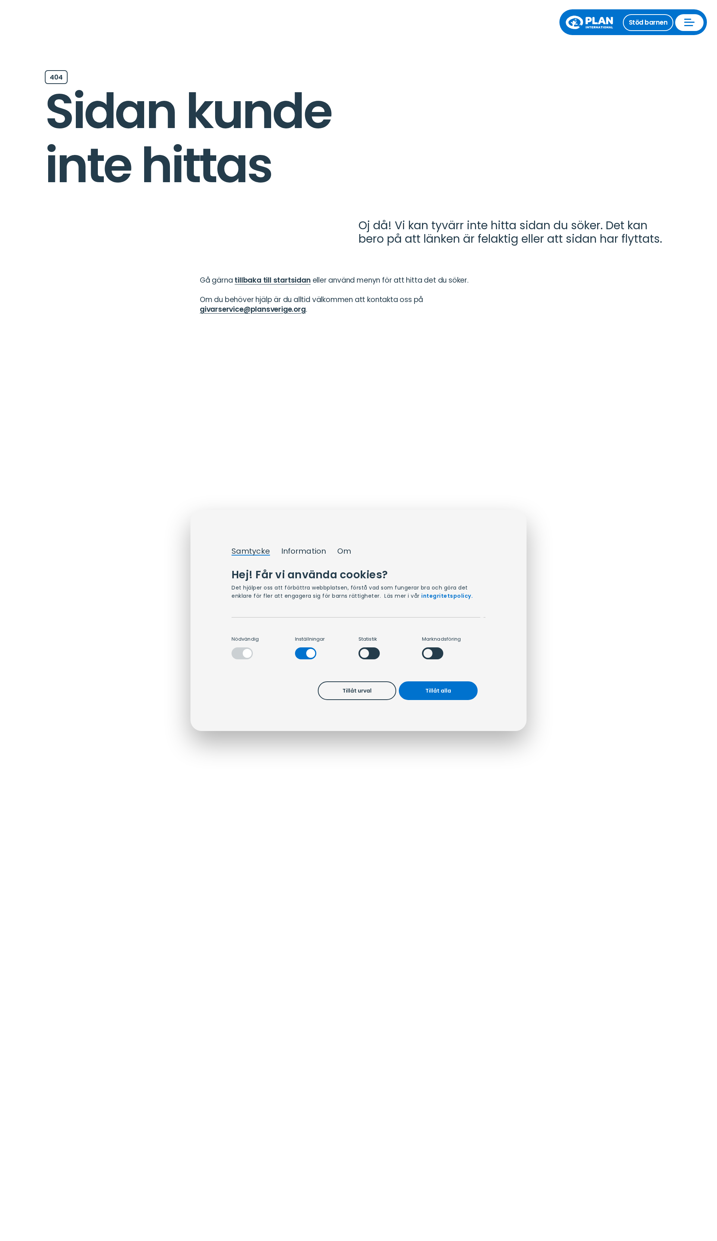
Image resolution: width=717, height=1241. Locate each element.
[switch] (305, 653)
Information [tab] (303, 551)
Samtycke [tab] (251, 551)
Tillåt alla (438, 690)
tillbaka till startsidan (272, 280)
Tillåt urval (357, 690)
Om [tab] (344, 551)
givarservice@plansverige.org (253, 309)
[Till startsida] (593, 22)
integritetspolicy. (447, 596)
